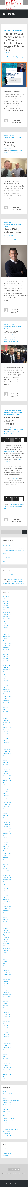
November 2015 (7, 879)
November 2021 (7, 722)
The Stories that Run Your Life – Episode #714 (13, 560)
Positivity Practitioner (8, 1127)
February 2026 (6, 610)
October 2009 (6, 1021)
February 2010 (6, 1012)
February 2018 (6, 822)
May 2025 (5, 629)
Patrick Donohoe (16, 240)
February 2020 (6, 769)
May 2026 (5, 603)
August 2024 (6, 649)
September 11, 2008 (9, 427)
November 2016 (7, 853)
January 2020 (6, 771)
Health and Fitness (7, 1107)
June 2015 (5, 890)
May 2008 (5, 1056)
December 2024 (7, 640)
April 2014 (5, 921)
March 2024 (6, 660)
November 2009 (7, 1018)
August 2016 (6, 859)
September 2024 (7, 647)
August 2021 (6, 729)
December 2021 (7, 720)
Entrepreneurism (8, 412)
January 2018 (6, 824)
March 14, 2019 (7, 148)
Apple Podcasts (14, 504)
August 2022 (6, 702)
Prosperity (10, 59)
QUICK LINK (15, 478)
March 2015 (6, 897)
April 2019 (5, 791)
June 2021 (5, 733)
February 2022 (6, 716)
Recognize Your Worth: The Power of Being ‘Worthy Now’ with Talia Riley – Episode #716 (13, 552)
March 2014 (6, 923)
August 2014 (6, 912)
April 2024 (5, 658)
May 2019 (5, 789)
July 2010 (5, 1001)
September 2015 (7, 884)
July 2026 (5, 599)
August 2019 (6, 782)
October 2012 (6, 952)
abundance (12, 54)
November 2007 (7, 1069)
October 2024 (6, 645)
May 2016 (5, 866)
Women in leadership (8, 1135)
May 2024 (5, 656)
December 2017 (7, 826)
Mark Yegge (16, 56)
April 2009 (5, 1032)
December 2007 (7, 1067)
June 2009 (5, 1027)
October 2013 (6, 932)
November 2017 (7, 828)
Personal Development (8, 1118)
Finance (17, 54)
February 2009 (6, 1036)
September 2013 (7, 935)
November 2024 (7, 643)
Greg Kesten (12, 152)
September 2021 (7, 727)
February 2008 (6, 1063)
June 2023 (5, 680)
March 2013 (6, 943)
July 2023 (5, 678)
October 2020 (6, 751)
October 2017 (6, 831)
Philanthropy (7, 341)
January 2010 (6, 1014)
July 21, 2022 (7, 52)
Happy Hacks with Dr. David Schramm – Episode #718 (12, 544)
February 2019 (6, 795)
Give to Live (11, 331)
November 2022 (7, 696)
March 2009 (6, 1034)
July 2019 (5, 784)
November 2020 (7, 749)
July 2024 (5, 652)
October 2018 (6, 804)
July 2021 (5, 731)
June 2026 (5, 601)
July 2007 (5, 1078)
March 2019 (6, 793)
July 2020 (5, 758)
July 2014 (5, 915)
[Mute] (19, 440)
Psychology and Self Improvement (13, 30)
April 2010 (5, 1007)
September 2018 (7, 806)
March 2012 (6, 968)
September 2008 (7, 1047)
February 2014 (6, 926)
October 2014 (6, 908)
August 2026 (6, 596)
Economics (12, 429)
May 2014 (5, 919)
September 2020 (7, 753)
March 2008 (6, 1061)
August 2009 (6, 1023)
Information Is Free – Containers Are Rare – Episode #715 (13, 556)
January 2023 (6, 691)
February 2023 (6, 689)
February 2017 (6, 848)
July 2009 (5, 1025)
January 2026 (6, 612)
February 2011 (6, 992)
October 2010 (6, 996)
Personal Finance (8, 242)
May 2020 (5, 762)
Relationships (6, 1131)
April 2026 (5, 605)
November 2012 (7, 950)
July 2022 (5, 705)
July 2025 (5, 625)
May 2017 (5, 842)
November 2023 (7, 669)
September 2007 (7, 1074)
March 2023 (6, 687)
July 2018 (5, 811)
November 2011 (7, 976)
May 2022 (5, 709)
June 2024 (5, 654)
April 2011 (5, 990)
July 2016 (5, 862)
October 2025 (6, 618)
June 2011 (5, 985)
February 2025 (6, 636)
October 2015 (6, 881)
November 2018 (7, 802)
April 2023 (5, 685)
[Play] (4, 440)
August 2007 (6, 1076)
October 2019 (6, 778)
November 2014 (7, 906)
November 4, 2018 (8, 335)
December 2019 (7, 773)
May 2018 (5, 815)
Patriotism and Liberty (8, 1116)
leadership (5, 1109)
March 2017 (6, 846)
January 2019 (6, 797)
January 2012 (6, 972)
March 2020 (6, 767)
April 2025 (5, 632)
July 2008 (5, 1052)
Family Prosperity (18, 412)
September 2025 (7, 621)
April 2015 (5, 895)
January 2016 (6, 875)
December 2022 (7, 694)
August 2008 (6, 1049)
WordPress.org (7, 1155)
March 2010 (6, 1010)
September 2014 (7, 910)
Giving (17, 339)
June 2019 (5, 786)
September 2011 (7, 981)
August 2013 (6, 937)
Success (6, 154)
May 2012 (5, 963)
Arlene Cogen (12, 337)
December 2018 (7, 800)
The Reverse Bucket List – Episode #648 (17, 577)
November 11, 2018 (8, 235)
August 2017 (6, 835)
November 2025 (7, 616)
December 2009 (7, 1016)
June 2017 (5, 839)
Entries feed (6, 1151)
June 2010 (5, 1003)
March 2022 (6, 713)
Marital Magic (6, 1111)
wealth (17, 341)
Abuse (4, 1091)
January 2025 (6, 638)
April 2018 (5, 817)
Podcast (6, 28)
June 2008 (5, 1054)
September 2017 (7, 833)
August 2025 (6, 623)
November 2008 (7, 1043)
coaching (11, 150)
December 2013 (7, 930)
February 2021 (6, 742)
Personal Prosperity (9, 139)
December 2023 (7, 667)
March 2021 (6, 740)
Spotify (21, 504)
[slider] (23, 438)
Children (5, 1098)
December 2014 (7, 904)
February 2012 (6, 970)
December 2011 (7, 974)
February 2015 (6, 899)
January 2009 (6, 1038)
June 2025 (5, 627)
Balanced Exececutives (8, 1096)
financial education (8, 56)
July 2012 (5, 959)
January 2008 (6, 1065)
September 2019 (7, 780)
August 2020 (6, 755)
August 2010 (6, 999)
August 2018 (6, 809)
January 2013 (6, 948)
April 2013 (5, 941)
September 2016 (7, 857)
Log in (4, 1148)
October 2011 (6, 979)
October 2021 (6, 724)
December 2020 (7, 747)
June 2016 (5, 864)
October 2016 (6, 855)
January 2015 (6, 901)
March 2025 (6, 634)
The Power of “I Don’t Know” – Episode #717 (13, 548)
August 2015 (6, 886)
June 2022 (5, 707)
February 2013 (6, 946)
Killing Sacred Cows (14, 431)
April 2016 (5, 868)
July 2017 (5, 837)
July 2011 (5, 983)
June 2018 (5, 813)
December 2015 (7, 877)
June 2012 (5, 961)
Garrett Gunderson (9, 451)
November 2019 (7, 775)
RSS (5, 508)
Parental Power (6, 1113)
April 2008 (5, 1058)
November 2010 (7, 994)
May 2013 (5, 939)
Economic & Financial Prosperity (12, 27)
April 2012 (5, 965)
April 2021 (5, 738)
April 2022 (5, 711)
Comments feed (7, 1153)
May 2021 (5, 736)
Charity (9, 339)
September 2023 (7, 674)
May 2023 (5, 682)
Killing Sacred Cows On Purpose (12, 420)
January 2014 (6, 928)
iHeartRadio (18, 506)
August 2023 (6, 676)
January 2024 (6, 665)
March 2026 (6, 607)
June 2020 (5, 760)
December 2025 (7, 614)
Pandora (11, 506)
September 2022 (7, 700)
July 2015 (5, 888)
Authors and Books (9, 135)
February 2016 (6, 873)
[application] (14, 439)
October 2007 (6, 1072)
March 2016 (6, 870)
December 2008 (7, 1041)
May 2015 (5, 893)
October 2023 (6, 671)
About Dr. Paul (12, 574)
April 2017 (5, 844)
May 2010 (5, 1005)
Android (6, 506)
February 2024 (6, 663)
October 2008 (6, 1045)
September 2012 (7, 954)
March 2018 (6, 820)
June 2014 (5, 917)
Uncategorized (6, 1133)
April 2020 (5, 764)
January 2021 (6, 744)
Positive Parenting (7, 1124)
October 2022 (6, 698)
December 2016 (7, 851)
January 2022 (6, 718)
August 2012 (6, 957)
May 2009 (5, 1030)
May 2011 (5, 988)
